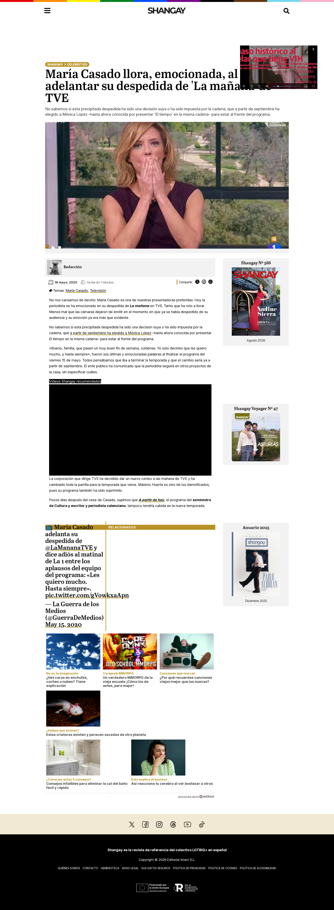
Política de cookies (222, 868)
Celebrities (77, 64)
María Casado (77, 290)
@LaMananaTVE (69, 547)
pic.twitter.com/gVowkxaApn (87, 595)
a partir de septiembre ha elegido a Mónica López (110, 333)
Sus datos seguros (155, 868)
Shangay (55, 64)
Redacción (73, 267)
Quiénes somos (69, 868)
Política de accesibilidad (258, 868)
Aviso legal (130, 868)
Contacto (90, 868)
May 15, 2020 (63, 624)
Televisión (98, 290)
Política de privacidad (189, 868)
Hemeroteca (110, 868)
